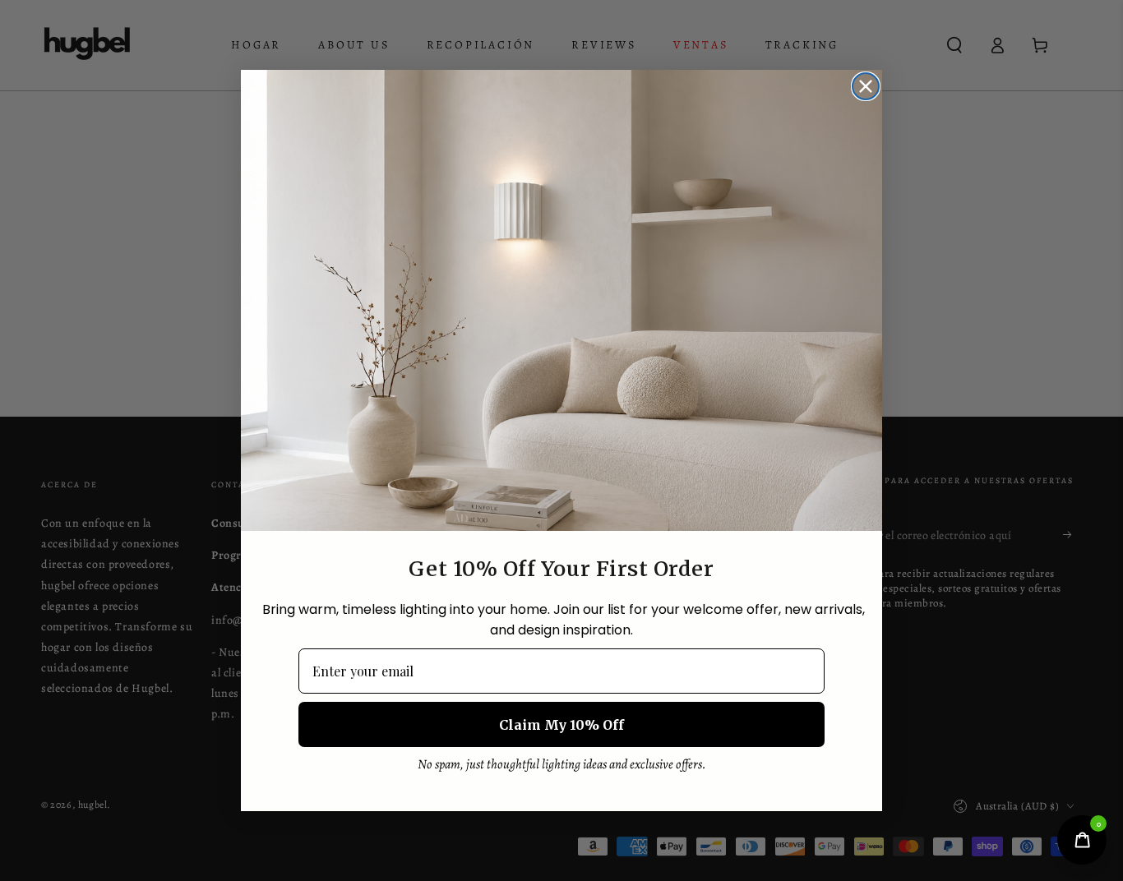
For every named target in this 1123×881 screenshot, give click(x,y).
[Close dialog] (866, 86)
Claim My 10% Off (561, 725)
